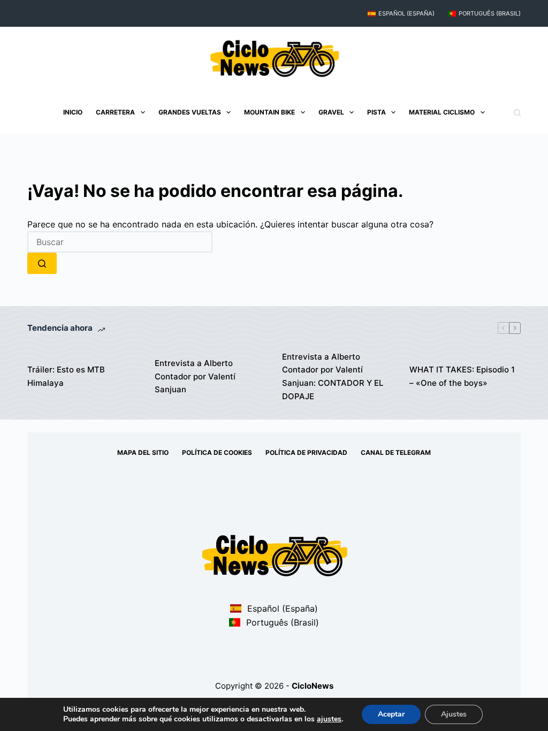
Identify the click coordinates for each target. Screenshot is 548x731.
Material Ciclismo (442, 112)
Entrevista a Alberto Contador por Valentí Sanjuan (195, 376)
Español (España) (406, 13)
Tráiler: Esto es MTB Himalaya (66, 376)
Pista (376, 112)
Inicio (72, 112)
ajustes (329, 719)
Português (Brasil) (490, 13)
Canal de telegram (396, 452)
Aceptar (391, 714)
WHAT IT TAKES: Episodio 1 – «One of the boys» (462, 376)
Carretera (115, 112)
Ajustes (454, 714)
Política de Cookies (217, 452)
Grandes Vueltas (189, 112)
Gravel (331, 112)
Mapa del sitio (143, 452)
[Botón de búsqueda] (42, 263)
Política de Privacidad (306, 452)
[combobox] (119, 242)
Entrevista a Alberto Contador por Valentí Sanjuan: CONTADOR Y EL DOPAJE (332, 376)
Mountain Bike (269, 112)
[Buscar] (517, 112)
